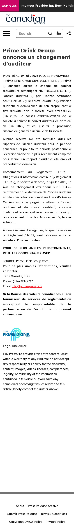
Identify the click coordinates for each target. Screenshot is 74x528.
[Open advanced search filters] (58, 33)
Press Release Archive (43, 506)
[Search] (50, 33)
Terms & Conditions (54, 514)
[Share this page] (68, 33)
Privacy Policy (55, 522)
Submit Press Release (22, 514)
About (20, 506)
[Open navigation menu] (6, 33)
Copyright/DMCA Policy (25, 522)
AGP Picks (9, 5)
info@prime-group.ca (27, 286)
